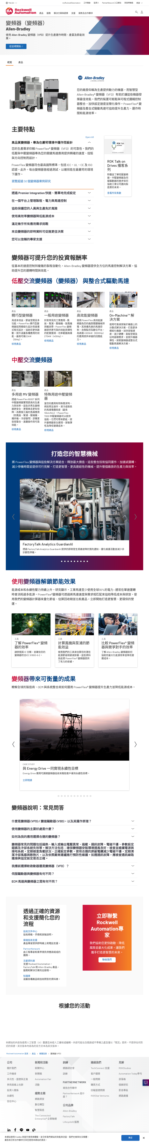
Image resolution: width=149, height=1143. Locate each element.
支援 (73, 13)
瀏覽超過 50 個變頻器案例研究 (31, 181)
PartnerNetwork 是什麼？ (74, 1095)
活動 (37, 1085)
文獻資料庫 (29, 961)
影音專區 (123, 1090)
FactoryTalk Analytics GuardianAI (36, 480)
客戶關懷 (95, 1074)
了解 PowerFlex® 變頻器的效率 (27, 615)
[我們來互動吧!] (146, 1082)
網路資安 (39, 1099)
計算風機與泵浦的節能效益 (69, 615)
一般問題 (95, 1079)
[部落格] (34, 1129)
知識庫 (26, 976)
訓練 (65, 1074)
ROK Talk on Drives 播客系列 (117, 139)
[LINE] (21, 1129)
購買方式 (95, 1085)
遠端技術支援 (30, 940)
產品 (41, 13)
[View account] (142, 12)
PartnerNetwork (31, 949)
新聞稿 (38, 1074)
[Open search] (136, 12)
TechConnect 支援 (100, 1068)
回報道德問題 (98, 1090)
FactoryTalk (69, 1116)
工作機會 (11, 1074)
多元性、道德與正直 (17, 1079)
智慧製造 (39, 1110)
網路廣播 (123, 1096)
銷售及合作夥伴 (86, 13)
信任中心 (11, 1101)
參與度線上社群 (15, 1085)
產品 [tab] (20, 62)
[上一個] (13, 517)
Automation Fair (43, 1079)
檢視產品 (16, 344)
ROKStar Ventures (100, 1096)
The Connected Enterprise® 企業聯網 (46, 1117)
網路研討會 (68, 1068)
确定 (130, 1138)
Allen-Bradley (70, 1111)
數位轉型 (39, 1104)
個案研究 (123, 1085)
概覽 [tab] (9, 62)
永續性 (10, 1096)
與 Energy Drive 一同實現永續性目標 (38, 701)
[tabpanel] (74, 547)
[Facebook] (15, 1129)
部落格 (122, 1079)
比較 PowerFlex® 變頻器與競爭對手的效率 (118, 617)
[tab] (61, 561)
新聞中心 (39, 1068)
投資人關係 (13, 1090)
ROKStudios (125, 1068)
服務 (49, 13)
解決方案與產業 (61, 13)
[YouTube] (28, 1129)
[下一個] (135, 517)
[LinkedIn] (9, 1129)
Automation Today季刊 (130, 1074)
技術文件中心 (30, 931)
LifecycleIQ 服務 (71, 1122)
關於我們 (11, 1068)
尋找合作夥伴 (70, 1088)
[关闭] (143, 1138)
